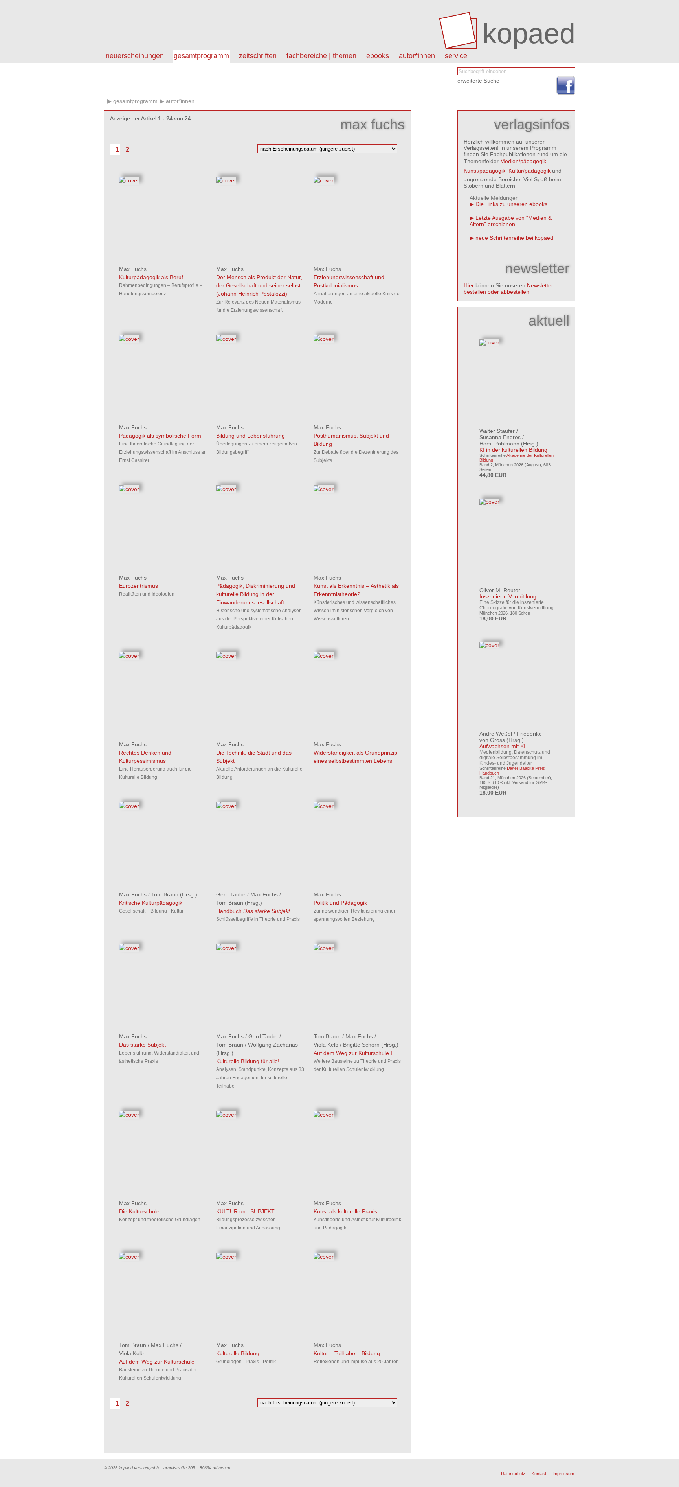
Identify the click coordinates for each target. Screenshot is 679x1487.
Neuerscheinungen (135, 56)
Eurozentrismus (138, 586)
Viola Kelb (326, 1045)
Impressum (563, 1473)
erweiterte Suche (478, 80)
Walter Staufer (497, 431)
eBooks (377, 56)
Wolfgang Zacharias (273, 1045)
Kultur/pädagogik (529, 170)
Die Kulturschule (139, 1211)
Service (456, 56)
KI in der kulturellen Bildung (513, 450)
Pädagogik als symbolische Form (160, 435)
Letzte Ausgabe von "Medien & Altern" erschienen (511, 221)
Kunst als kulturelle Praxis (345, 1211)
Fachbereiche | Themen (321, 56)
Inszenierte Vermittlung (507, 596)
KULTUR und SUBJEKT (245, 1211)
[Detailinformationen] (129, 180)
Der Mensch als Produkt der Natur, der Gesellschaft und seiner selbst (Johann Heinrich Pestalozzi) (259, 285)
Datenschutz (513, 1473)
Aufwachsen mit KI (502, 746)
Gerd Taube (231, 894)
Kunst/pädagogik (484, 170)
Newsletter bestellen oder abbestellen (508, 288)
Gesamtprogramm (201, 56)
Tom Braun (164, 894)
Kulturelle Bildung (237, 1353)
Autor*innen (180, 101)
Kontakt (539, 1473)
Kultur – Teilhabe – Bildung (347, 1353)
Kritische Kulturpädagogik (150, 903)
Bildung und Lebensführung (250, 435)
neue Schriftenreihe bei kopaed (514, 238)
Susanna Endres (500, 437)
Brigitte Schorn (361, 1045)
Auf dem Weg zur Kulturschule (157, 1361)
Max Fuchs (133, 269)
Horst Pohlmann (499, 443)
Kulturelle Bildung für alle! (247, 1061)
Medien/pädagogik (523, 161)
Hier (469, 285)
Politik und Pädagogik (340, 903)
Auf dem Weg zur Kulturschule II (354, 1053)
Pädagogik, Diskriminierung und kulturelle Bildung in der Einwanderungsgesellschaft (255, 594)
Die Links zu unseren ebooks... (513, 204)
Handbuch (253, 911)
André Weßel (495, 734)
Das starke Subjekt (142, 1045)
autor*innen (417, 56)
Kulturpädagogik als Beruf (151, 277)
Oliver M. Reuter (499, 590)
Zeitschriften (258, 56)
